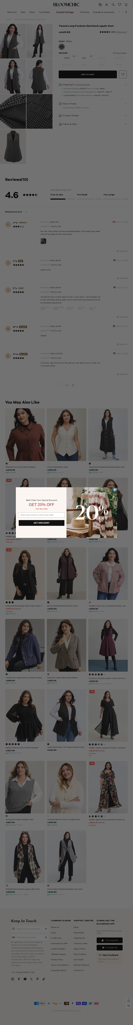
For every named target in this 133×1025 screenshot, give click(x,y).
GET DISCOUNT (41, 523)
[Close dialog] (115, 489)
